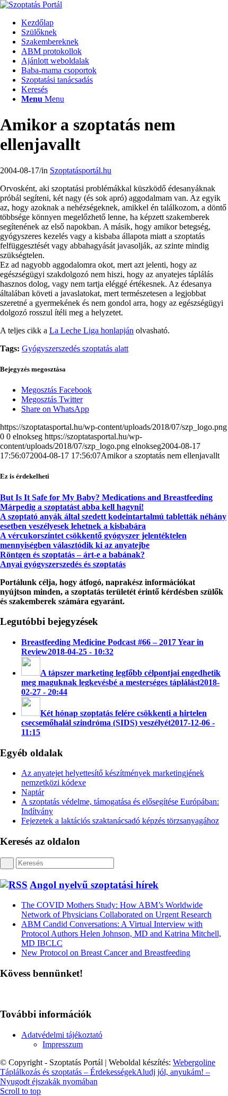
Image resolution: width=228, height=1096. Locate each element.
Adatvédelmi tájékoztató (61, 1034)
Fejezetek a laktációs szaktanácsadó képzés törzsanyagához (120, 820)
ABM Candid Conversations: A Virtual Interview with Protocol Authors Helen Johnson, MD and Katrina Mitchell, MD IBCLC (121, 934)
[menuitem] (124, 23)
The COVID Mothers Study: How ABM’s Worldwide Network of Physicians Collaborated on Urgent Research (116, 909)
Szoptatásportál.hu (80, 170)
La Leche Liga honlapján (91, 330)
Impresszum (62, 1044)
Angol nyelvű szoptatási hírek (94, 884)
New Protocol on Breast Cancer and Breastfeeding (105, 952)
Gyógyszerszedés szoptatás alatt (75, 348)
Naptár (32, 792)
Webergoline (194, 1062)
